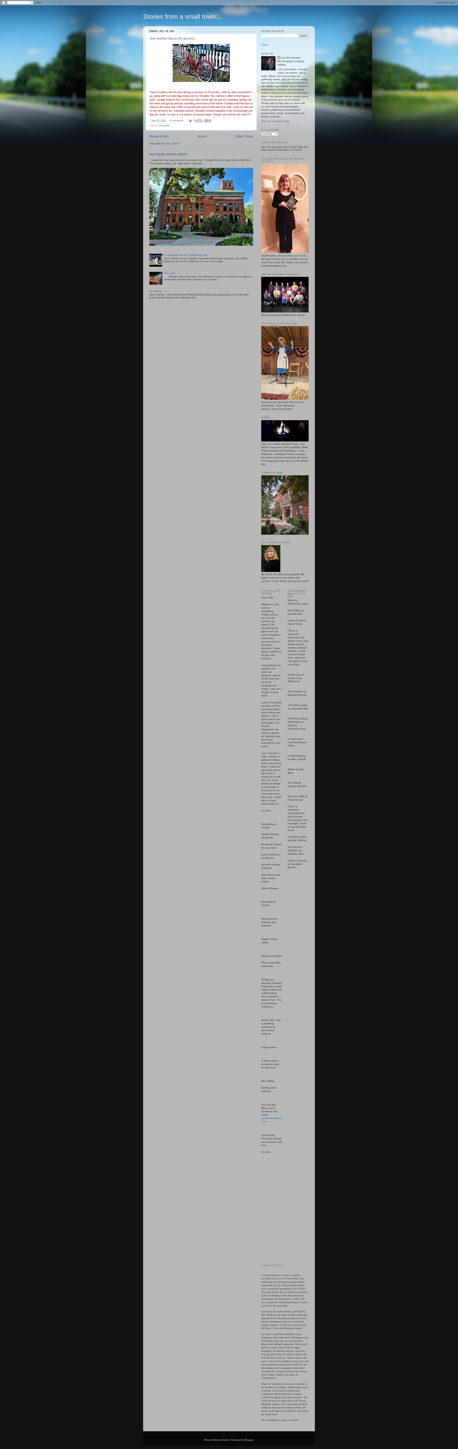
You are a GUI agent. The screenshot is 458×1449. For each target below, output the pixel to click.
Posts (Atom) (172, 143)
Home (202, 136)
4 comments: (177, 120)
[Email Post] (189, 120)
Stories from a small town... (182, 16)
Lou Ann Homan (291, 57)
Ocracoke (164, 125)
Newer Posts (159, 136)
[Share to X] (203, 120)
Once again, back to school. (168, 154)
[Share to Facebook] (206, 120)
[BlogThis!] (199, 120)
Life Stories (155, 291)
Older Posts (244, 136)
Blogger (249, 1440)
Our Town (169, 273)
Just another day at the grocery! (172, 38)
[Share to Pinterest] (210, 120)
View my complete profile (275, 121)
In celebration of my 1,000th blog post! (186, 255)
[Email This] (196, 120)
